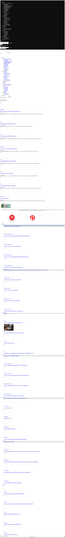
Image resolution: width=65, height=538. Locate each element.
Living (5, 27)
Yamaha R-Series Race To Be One (8, 61)
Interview (3, 83)
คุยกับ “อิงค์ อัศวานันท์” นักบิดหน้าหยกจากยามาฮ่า (12, 514)
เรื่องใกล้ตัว (5, 78)
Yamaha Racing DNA (6, 7)
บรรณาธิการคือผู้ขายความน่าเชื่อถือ (9, 428)
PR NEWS (5, 502)
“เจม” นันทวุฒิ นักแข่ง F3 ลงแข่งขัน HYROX (11, 534)
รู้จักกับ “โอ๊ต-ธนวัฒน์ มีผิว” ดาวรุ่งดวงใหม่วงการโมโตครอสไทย (14, 493)
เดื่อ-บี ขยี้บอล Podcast (7, 73)
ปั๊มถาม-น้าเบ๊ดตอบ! (6, 13)
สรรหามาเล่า (5, 75)
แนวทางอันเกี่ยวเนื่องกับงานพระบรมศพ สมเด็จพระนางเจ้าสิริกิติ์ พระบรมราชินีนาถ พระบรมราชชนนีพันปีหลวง (21, 461)
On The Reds (5, 11)
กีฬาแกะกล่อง (6, 14)
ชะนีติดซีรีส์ (5, 35)
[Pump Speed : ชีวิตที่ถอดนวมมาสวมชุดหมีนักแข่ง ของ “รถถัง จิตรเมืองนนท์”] (9, 362)
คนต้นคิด (5, 12)
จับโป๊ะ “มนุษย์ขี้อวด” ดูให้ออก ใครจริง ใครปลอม (8, 185)
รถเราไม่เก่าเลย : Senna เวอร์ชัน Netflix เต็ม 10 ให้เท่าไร (12, 279)
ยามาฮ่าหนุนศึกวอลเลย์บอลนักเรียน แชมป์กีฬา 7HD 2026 (13, 524)
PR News (3, 39)
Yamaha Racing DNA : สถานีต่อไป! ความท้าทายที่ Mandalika (13, 267)
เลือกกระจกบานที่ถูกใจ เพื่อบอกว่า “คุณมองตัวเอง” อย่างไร (13, 322)
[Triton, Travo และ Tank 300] (9, 405)
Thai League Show (6, 10)
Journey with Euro (6, 4)
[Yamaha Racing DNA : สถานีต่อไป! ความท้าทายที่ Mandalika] (9, 264)
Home (3, 57)
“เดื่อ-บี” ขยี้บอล (6, 64)
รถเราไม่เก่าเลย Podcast (7, 74)
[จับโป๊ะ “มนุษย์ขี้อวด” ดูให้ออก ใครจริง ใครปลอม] (7, 183)
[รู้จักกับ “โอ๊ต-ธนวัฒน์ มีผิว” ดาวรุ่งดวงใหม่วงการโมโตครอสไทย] (9, 491)
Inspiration (3, 30)
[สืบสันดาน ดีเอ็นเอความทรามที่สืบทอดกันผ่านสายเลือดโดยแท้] (7, 108)
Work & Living (4, 25)
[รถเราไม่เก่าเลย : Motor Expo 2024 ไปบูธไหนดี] (9, 287)
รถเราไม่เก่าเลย (6, 34)
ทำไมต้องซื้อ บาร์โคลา (7, 418)
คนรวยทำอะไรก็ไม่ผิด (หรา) (4, 198)
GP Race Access (6, 60)
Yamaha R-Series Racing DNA (8, 6)
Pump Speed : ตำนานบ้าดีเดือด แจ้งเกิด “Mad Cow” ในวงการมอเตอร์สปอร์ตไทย (16, 385)
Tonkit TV (3, 2)
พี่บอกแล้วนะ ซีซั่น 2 (6, 76)
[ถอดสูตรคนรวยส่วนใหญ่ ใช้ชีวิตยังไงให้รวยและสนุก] (7, 133)
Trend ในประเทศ (6, 93)
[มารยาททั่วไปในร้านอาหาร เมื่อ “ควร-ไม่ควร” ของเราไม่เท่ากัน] (9, 330)
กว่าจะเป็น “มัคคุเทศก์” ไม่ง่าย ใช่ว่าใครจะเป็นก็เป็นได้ (12, 482)
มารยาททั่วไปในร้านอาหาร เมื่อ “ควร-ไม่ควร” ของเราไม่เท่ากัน (14, 332)
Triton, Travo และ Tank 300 (8, 407)
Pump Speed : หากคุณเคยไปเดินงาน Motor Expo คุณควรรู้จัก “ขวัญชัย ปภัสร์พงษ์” (16, 375)
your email (10, 47)
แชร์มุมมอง (5, 91)
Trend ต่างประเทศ (6, 38)
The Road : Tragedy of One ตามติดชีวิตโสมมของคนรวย (8, 148)
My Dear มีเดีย (6, 31)
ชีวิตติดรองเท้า (6, 33)
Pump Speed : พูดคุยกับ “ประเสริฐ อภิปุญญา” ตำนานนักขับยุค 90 (14, 395)
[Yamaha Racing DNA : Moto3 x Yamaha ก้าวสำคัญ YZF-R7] (9, 243)
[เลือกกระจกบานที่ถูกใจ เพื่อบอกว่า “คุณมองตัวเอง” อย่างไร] (9, 320)
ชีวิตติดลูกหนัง (6, 32)
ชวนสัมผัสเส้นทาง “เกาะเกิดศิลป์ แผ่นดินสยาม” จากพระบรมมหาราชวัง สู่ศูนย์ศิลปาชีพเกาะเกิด (19, 353)
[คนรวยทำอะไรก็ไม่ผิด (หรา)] (7, 195)
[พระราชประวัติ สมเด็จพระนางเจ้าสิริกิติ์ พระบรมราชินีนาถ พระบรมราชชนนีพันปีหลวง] (9, 469)
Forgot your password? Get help (4, 45)
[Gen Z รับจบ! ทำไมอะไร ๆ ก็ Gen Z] (9, 340)
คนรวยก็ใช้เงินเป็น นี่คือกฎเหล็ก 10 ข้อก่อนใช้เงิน (8, 161)
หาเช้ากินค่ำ (5, 17)
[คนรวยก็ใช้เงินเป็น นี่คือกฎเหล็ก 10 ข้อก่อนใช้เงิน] (7, 158)
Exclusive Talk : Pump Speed (7, 28)
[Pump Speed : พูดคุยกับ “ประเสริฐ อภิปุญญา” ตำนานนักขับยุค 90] (9, 393)
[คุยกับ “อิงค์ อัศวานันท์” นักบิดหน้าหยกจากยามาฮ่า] (9, 511)
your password (10, 43)
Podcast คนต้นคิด (4, 16)
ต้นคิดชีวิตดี (5, 15)
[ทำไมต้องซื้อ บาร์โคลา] (9, 415)
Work (4, 26)
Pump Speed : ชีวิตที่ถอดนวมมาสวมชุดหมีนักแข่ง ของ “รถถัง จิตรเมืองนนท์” (15, 365)
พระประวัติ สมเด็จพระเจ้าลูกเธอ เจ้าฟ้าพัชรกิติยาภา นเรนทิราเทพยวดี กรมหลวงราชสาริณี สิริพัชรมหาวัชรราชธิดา (22, 451)
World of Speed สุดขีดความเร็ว (8, 3)
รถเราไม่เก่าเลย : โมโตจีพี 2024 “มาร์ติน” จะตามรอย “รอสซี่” (13, 311)
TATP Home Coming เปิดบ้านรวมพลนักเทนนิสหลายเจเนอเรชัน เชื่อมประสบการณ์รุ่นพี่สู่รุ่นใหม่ (18, 503)
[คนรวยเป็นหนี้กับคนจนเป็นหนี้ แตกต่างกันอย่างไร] (7, 121)
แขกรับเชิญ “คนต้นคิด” (7, 80)
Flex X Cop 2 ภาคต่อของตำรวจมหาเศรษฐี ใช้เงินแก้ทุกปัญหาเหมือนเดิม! (15, 439)
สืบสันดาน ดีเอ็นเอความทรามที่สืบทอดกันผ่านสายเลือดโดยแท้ (10, 111)
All (4, 225)
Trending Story (4, 92)
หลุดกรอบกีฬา (2, 196)
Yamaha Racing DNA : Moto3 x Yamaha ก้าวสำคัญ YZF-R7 (12, 246)
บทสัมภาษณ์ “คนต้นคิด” (7, 29)
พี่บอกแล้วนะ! (6, 77)
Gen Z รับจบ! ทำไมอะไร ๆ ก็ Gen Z (9, 343)
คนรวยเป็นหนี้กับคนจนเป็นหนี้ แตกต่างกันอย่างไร (8, 123)
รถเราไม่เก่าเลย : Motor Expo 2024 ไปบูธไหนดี (11, 290)
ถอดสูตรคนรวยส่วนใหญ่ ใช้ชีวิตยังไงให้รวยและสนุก (8, 136)
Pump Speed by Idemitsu (7, 63)
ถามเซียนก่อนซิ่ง (6, 65)
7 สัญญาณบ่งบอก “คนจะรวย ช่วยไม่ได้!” (6, 173)
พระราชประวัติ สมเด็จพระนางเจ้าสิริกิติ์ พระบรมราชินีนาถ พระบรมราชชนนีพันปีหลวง (17, 472)
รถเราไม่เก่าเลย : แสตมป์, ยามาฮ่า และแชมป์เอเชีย (12, 300)
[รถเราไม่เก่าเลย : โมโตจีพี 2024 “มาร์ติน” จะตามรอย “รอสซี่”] (9, 308)
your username (10, 42)
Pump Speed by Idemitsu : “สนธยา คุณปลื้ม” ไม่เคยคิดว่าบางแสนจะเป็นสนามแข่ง (16, 256)
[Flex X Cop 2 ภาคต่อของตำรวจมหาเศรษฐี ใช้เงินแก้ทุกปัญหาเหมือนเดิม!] (9, 436)
